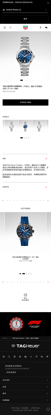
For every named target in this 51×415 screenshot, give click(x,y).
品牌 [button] (4, 387)
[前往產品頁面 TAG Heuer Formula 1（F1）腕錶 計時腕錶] (25, 232)
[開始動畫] (20, 274)
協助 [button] (4, 393)
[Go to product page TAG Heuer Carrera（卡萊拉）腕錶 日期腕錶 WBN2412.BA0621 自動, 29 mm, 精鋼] (39, 126)
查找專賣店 (11, 372)
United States (12, 10)
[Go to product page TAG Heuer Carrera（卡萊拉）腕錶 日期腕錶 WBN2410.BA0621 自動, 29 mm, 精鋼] (11, 126)
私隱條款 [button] (6, 400)
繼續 (29, 19)
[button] (46, 27)
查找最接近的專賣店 (13, 366)
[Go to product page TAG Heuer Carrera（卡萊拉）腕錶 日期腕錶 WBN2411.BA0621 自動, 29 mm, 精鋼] (25, 126)
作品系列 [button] (6, 380)
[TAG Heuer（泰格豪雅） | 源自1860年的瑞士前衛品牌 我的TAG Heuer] (25, 346)
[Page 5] (32, 273)
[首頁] (25, 27)
